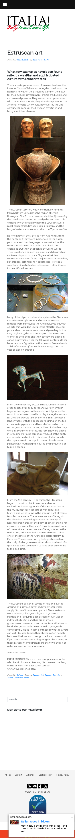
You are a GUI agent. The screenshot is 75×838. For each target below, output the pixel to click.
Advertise (30, 775)
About (8, 775)
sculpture (19, 678)
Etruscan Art (38, 675)
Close (72, 816)
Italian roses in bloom (35, 821)
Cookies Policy (45, 775)
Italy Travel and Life (41, 792)
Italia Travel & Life (40, 60)
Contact (18, 775)
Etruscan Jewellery (52, 675)
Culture (20, 675)
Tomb (26, 678)
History (10, 678)
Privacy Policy (62, 775)
